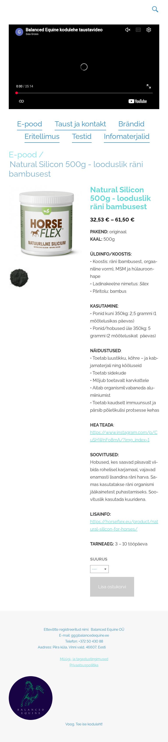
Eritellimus (42, 136)
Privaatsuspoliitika (84, 665)
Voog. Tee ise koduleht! (84, 724)
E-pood (29, 124)
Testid (82, 136)
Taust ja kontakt (80, 124)
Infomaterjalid (127, 136)
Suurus (98, 559)
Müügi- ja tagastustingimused (84, 659)
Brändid (131, 124)
